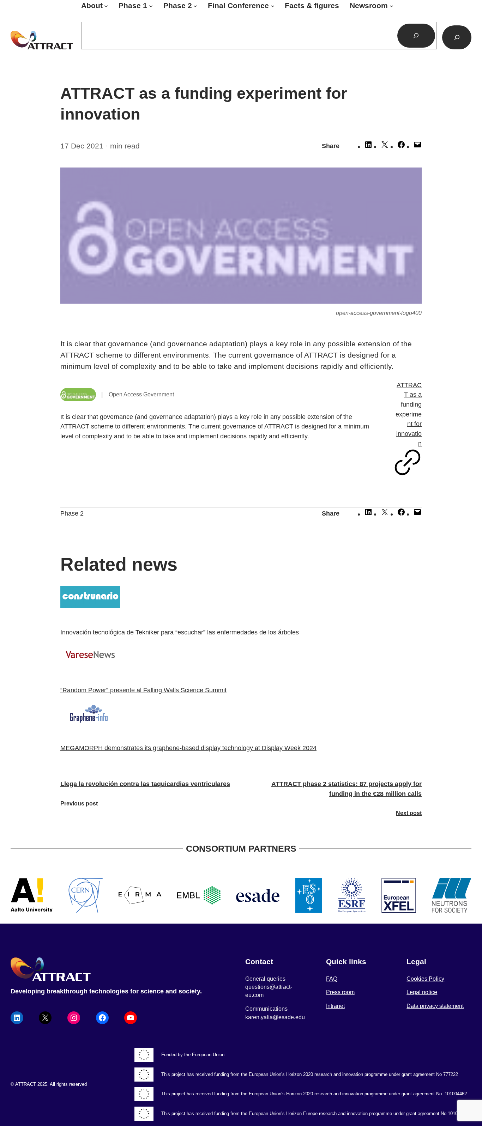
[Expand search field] (456, 37)
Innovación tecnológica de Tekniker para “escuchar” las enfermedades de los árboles (179, 632)
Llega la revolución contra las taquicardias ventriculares (145, 783)
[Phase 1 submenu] (151, 6)
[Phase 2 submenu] (195, 6)
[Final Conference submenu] (273, 6)
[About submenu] (106, 6)
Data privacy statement (435, 1006)
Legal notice (421, 992)
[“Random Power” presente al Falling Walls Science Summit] (241, 656)
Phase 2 (72, 513)
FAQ (331, 979)
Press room (340, 992)
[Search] (416, 36)
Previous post (79, 804)
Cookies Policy (425, 979)
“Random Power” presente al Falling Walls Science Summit (143, 690)
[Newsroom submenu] (391, 6)
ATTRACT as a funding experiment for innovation (409, 414)
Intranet (335, 1006)
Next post (409, 813)
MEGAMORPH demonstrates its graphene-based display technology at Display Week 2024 (188, 747)
